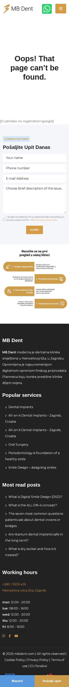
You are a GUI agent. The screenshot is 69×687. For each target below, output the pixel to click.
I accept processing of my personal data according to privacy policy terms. (35, 218)
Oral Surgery (18, 444)
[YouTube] (16, 636)
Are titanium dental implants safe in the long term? (34, 537)
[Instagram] (3, 636)
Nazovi (17, 681)
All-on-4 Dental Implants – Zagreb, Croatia (33, 418)
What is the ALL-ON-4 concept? (32, 505)
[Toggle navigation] (60, 8)
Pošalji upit (52, 681)
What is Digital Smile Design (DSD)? (35, 497)
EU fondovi (38, 666)
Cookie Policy (15, 660)
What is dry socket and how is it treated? (30, 552)
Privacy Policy (37, 660)
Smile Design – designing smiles (32, 467)
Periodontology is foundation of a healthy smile (32, 456)
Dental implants (20, 407)
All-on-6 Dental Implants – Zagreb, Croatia (33, 433)
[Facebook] (10, 636)
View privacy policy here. (43, 219)
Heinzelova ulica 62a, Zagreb (24, 590)
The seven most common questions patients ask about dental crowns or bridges (34, 520)
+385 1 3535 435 (14, 584)
